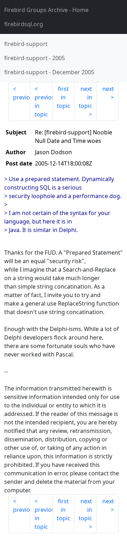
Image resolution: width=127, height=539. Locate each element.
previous (21, 97)
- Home (46, 10)
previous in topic (43, 105)
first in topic (63, 97)
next (108, 89)
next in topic (85, 97)
